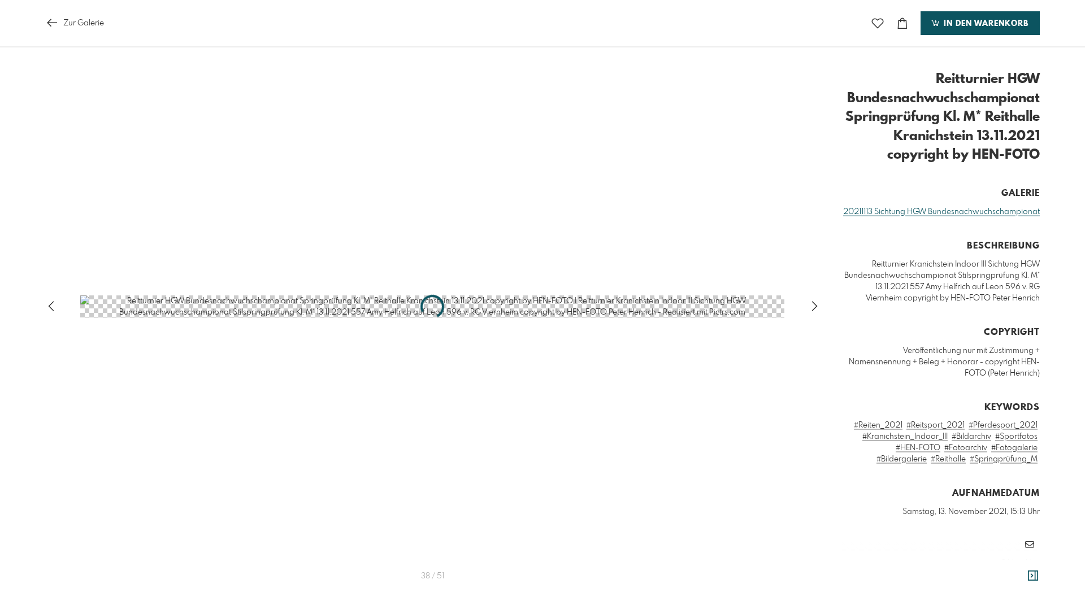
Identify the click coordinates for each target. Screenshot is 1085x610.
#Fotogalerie (1014, 448)
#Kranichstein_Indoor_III (905, 437)
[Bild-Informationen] (1033, 576)
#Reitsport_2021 (935, 425)
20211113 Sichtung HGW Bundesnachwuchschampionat (941, 212)
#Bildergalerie (901, 459)
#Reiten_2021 (878, 425)
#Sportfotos (1016, 437)
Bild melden (1021, 562)
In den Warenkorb (984, 24)
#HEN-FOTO (918, 448)
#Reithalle (948, 459)
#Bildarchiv (971, 437)
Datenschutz (1020, 577)
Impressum (976, 577)
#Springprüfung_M (1004, 459)
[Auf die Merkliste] (877, 23)
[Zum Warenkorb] (902, 23)
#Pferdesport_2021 (1003, 425)
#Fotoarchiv (965, 448)
